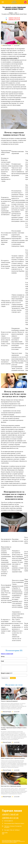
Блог (3, 834)
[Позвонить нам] (25, 2)
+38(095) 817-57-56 (14, 19)
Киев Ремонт (14, 2)
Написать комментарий (7, 653)
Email (2, 661)
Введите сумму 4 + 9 (6, 673)
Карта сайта (5, 832)
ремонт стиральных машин (9, 58)
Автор (2, 656)
